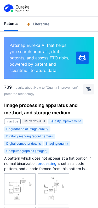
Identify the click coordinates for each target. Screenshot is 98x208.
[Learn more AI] (82, 58)
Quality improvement (65, 121)
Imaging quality (57, 143)
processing (47, 163)
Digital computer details (23, 143)
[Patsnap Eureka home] (16, 8)
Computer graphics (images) (26, 151)
